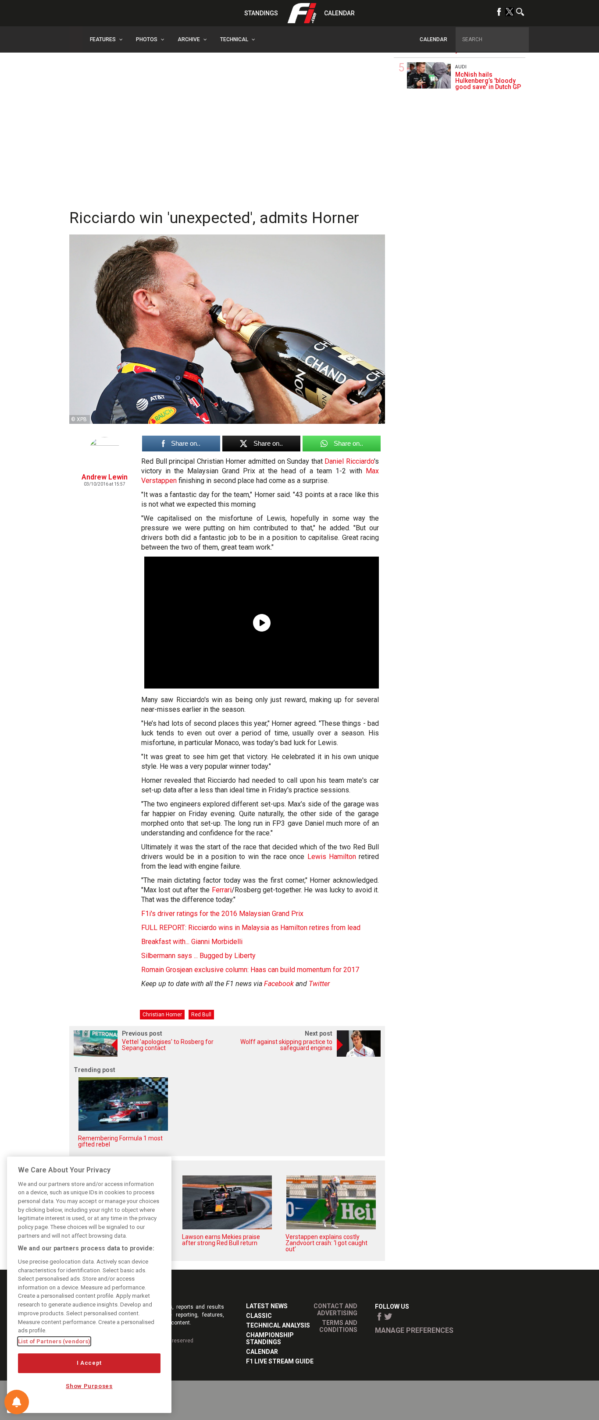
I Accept (89, 1363)
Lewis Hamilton (331, 856)
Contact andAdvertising (335, 1310)
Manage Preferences (414, 1330)
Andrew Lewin (105, 477)
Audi (461, 67)
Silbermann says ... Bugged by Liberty (198, 955)
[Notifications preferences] (16, 1402)
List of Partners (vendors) (54, 1341)
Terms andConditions (338, 1326)
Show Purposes (89, 1386)
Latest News (267, 1306)
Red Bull (201, 1015)
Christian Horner (162, 1015)
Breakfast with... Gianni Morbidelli (191, 941)
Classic (259, 1315)
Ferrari (222, 890)
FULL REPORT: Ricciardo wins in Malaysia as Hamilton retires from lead (250, 927)
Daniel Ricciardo (349, 461)
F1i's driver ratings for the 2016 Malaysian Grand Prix (222, 913)
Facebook (279, 984)
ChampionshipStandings (270, 1338)
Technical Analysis (278, 1325)
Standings (261, 13)
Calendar (339, 13)
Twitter (319, 984)
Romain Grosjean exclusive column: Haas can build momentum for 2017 (250, 970)
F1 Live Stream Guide (280, 1361)
